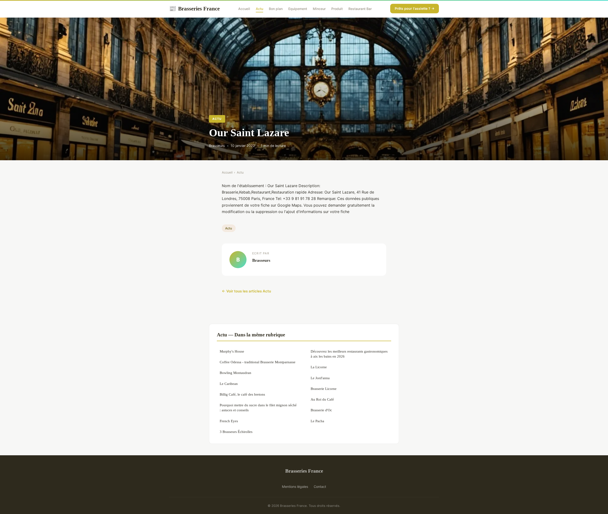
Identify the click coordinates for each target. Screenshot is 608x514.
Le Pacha (317, 421)
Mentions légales (295, 487)
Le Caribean (229, 384)
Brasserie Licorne (324, 389)
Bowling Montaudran (235, 373)
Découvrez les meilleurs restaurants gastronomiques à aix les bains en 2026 (349, 353)
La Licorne (319, 367)
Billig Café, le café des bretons (242, 394)
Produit (337, 9)
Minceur (319, 9)
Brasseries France (194, 8)
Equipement (297, 9)
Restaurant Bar (360, 9)
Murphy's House (232, 351)
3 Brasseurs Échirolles (236, 432)
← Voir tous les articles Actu (246, 291)
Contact (320, 487)
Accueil (244, 9)
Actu (259, 9)
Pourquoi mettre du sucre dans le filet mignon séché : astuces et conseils (258, 407)
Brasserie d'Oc (321, 410)
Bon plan (276, 9)
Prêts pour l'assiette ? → (414, 8)
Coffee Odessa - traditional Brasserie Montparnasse (257, 362)
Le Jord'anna (320, 378)
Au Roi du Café (322, 399)
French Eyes (229, 421)
